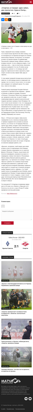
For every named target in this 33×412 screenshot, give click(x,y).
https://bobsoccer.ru (12, 193)
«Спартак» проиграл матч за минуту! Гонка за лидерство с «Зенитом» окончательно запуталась (14, 313)
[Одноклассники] (6, 19)
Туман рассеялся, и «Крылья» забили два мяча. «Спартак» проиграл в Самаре (15, 342)
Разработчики (10, 409)
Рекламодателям (20, 409)
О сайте (3, 409)
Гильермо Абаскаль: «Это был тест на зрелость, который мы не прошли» (15, 370)
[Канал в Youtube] (30, 398)
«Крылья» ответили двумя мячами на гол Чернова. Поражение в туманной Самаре (16, 284)
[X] (9, 19)
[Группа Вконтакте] (26, 398)
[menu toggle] (30, 2)
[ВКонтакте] (2, 19)
